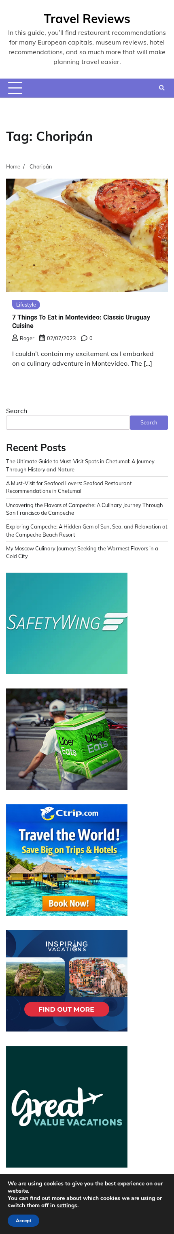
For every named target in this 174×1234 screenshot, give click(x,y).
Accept (23, 1220)
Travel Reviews (87, 18)
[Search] (162, 88)
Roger (27, 338)
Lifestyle (26, 304)
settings (67, 1205)
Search (16, 411)
